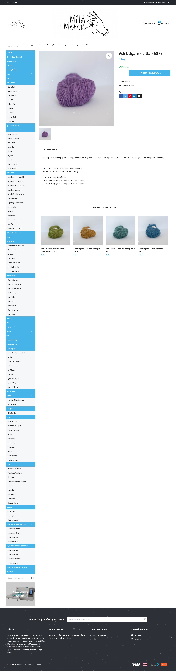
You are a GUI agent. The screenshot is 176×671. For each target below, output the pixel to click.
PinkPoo (9, 237)
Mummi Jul (11, 301)
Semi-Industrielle (13, 267)
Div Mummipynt (13, 293)
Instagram (137, 639)
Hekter (10, 451)
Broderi (9, 396)
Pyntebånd (11, 499)
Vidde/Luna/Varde (14, 361)
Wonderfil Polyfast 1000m (16, 194)
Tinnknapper (12, 447)
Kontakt (93, 639)
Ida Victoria (12, 143)
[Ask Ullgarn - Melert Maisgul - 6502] (88, 230)
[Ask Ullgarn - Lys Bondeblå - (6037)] (153, 230)
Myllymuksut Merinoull (14, 57)
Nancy (10, 434)
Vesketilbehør (12, 198)
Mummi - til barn (13, 310)
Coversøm (11, 258)
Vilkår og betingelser (98, 635)
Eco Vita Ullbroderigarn (16, 400)
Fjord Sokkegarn (13, 379)
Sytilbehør (10, 173)
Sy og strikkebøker (13, 125)
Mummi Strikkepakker (15, 284)
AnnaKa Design (13, 134)
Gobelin (10, 100)
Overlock (11, 254)
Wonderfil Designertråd (15, 181)
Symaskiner (10, 241)
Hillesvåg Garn (11, 348)
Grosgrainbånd (13, 503)
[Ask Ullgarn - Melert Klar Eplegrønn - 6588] (55, 230)
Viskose (10, 108)
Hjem (40, 45)
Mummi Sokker (13, 280)
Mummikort (12, 314)
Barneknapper (12, 456)
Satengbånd (12, 490)
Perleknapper (12, 443)
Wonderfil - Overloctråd (16, 177)
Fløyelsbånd (12, 494)
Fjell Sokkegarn (13, 383)
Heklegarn (10, 408)
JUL (8, 323)
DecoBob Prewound (15, 220)
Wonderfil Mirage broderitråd (17, 185)
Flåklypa (9, 318)
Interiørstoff (12, 117)
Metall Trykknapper (14, 426)
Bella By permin (12, 344)
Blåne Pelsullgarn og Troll (16, 353)
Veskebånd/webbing (15, 473)
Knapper (9, 417)
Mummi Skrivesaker (14, 288)
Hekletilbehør (12, 413)
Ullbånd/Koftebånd (14, 469)
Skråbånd (11, 477)
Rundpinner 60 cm (14, 533)
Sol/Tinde (11, 366)
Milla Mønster (12, 168)
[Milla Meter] (17, 23)
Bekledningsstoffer (14, 91)
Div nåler (11, 224)
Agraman (11, 486)
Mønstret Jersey (12, 61)
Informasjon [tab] (50, 149)
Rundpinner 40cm (14, 529)
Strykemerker (12, 207)
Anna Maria (11, 147)
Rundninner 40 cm (14, 550)
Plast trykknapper (14, 430)
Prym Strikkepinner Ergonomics (17, 546)
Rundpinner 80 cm (14, 537)
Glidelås (10, 211)
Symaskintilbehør (14, 271)
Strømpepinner (13, 541)
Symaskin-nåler (12, 233)
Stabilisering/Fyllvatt (15, 228)
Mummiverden (11, 276)
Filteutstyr (10, 572)
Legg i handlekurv (151, 73)
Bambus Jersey (12, 340)
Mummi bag (12, 297)
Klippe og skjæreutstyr (15, 203)
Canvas (10, 113)
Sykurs (9, 331)
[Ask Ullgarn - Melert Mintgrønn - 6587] (120, 230)
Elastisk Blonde (13, 520)
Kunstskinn (11, 121)
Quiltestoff (11, 87)
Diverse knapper (13, 460)
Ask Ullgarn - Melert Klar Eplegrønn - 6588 (52, 250)
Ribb (8, 74)
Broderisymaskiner (14, 263)
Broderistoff (12, 404)
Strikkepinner (11, 391)
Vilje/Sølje (11, 374)
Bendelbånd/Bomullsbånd (17, 481)
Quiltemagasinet (13, 138)
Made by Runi (12, 164)
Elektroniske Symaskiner (16, 246)
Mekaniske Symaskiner (15, 250)
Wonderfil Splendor (14, 190)
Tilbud (9, 78)
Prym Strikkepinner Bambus (16, 524)
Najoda (10, 156)
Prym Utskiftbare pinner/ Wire (17, 567)
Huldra (10, 357)
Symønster (10, 130)
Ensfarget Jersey (12, 70)
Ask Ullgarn (11, 370)
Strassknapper (12, 421)
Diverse (9, 327)
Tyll (8, 336)
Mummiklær (12, 306)
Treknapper (11, 439)
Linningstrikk (12, 516)
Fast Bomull (12, 95)
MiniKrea (11, 151)
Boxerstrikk (11, 511)
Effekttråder (11, 216)
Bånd (8, 464)
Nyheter (9, 53)
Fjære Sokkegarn (13, 387)
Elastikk (9, 507)
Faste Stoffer (11, 83)
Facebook (137, 635)
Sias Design (11, 160)
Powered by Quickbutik (33, 664)
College (9, 65)
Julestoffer (11, 104)
